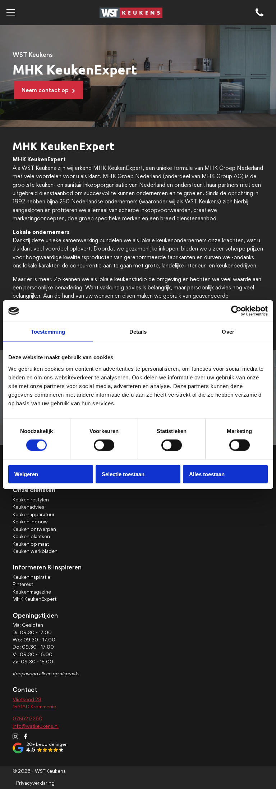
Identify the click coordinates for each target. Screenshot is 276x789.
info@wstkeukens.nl (36, 727)
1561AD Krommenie (34, 707)
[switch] (104, 445)
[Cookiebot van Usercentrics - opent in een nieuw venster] (236, 311)
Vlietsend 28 (27, 700)
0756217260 (27, 719)
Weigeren (26, 474)
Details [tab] (138, 332)
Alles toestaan (207, 474)
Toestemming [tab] (48, 332)
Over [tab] (228, 332)
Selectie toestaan (123, 474)
